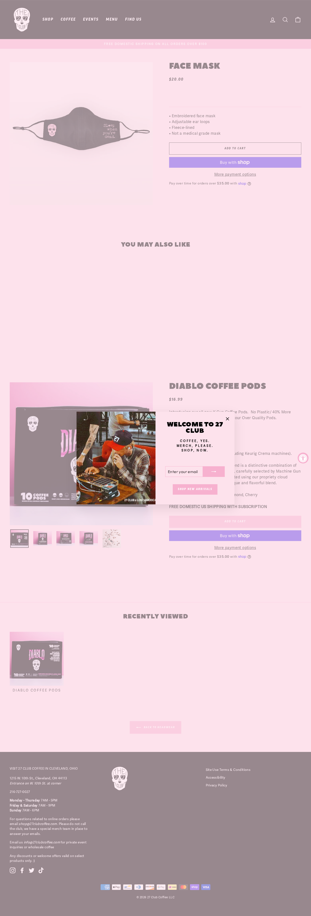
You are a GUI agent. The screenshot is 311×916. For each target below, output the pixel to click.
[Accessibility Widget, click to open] (303, 458)
